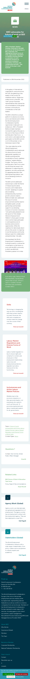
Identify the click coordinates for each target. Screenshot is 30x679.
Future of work (14, 426)
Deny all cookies (22, 674)
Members (4, 633)
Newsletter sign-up (6, 660)
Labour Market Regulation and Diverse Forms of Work (14, 432)
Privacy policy (20, 676)
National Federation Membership (10, 648)
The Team (4, 636)
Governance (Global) (7, 630)
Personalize (10, 676)
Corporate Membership (7, 645)
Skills (12, 434)
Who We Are (4, 627)
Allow (14, 36)
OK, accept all (9, 674)
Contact (3, 657)
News (16, 436)
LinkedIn (3, 666)
